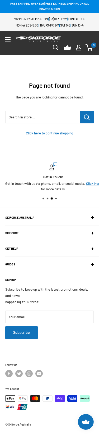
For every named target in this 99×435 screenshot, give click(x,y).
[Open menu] (8, 39)
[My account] (78, 47)
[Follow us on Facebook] (9, 373)
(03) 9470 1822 (58, 19)
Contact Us (76, 19)
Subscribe (21, 332)
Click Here (90, 183)
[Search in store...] (87, 117)
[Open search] (56, 47)
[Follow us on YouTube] (39, 373)
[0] (89, 47)
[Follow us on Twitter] (19, 373)
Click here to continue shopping (49, 133)
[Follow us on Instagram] (29, 373)
